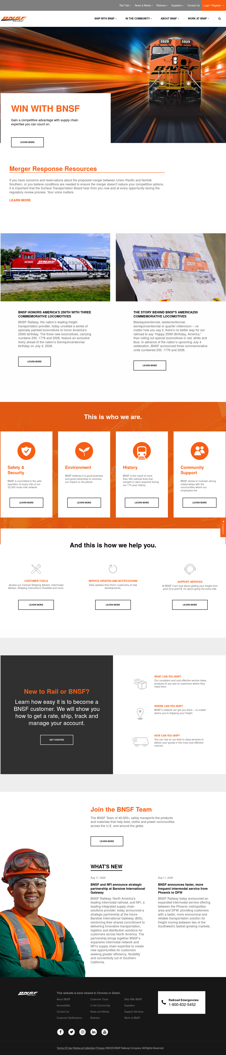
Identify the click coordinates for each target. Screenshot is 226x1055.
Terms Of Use (64, 1048)
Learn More (36, 605)
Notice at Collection (84, 1048)
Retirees (161, 5)
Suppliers (176, 5)
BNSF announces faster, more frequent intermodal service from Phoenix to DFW (183, 888)
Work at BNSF (197, 18)
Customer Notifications (69, 1017)
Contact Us (194, 5)
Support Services (133, 1011)
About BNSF (169, 18)
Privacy (101, 1048)
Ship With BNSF (133, 999)
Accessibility (63, 1005)
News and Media (99, 1011)
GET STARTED (56, 740)
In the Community (138, 18)
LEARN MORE (20, 200)
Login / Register (212, 5)
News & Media (143, 5)
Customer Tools (99, 999)
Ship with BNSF (104, 18)
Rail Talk (124, 5)
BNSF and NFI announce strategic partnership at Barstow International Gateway (118, 888)
